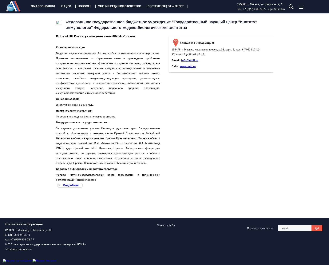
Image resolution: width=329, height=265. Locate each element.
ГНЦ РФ (66, 6)
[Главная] (16, 10)
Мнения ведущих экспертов (119, 6)
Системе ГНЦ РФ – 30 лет (166, 6)
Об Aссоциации (43, 6)
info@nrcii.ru (189, 60)
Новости (84, 6)
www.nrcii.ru (188, 66)
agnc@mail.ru (276, 8)
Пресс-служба (166, 225)
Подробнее (70, 185)
